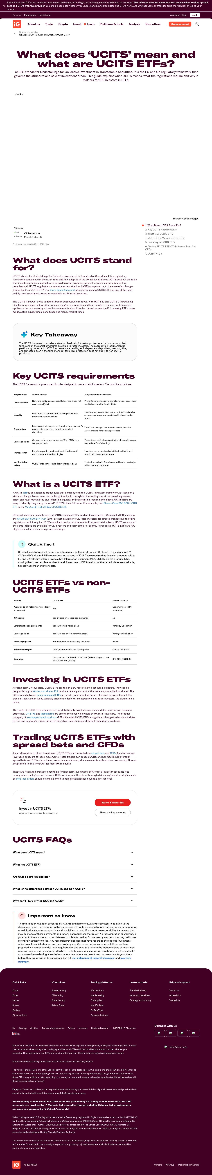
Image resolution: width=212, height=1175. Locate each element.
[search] (197, 24)
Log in (195, 15)
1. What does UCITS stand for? (163, 225)
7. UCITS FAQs (153, 253)
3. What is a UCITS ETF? (159, 233)
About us (34, 24)
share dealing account (62, 289)
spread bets (98, 753)
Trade (49, 24)
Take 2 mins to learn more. (73, 1093)
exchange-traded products (42, 717)
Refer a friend (58, 1005)
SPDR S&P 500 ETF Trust (31, 518)
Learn (90, 24)
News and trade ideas (140, 995)
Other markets (19, 1015)
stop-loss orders (25, 778)
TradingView (96, 1000)
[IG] (17, 24)
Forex (15, 995)
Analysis (134, 24)
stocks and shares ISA (45, 691)
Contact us (174, 990)
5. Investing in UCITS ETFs (160, 242)
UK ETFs (30, 713)
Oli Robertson (32, 233)
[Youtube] (183, 1033)
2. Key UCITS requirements (161, 229)
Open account (180, 24)
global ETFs (47, 713)
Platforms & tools (111, 24)
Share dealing (58, 1000)
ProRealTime (97, 1010)
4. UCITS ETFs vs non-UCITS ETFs (164, 238)
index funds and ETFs (49, 695)
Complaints (174, 1000)
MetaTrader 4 (97, 1005)
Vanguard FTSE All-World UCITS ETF (45, 506)
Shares (15, 1005)
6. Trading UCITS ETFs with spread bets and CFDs (170, 248)
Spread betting (59, 990)
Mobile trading (97, 995)
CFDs (113, 753)
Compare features (99, 1015)
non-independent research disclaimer (93, 957)
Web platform (97, 990)
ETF (25, 492)
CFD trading (57, 995)
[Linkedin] (194, 1033)
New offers (152, 24)
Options (16, 1010)
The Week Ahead (138, 990)
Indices (15, 1000)
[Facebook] (160, 1033)
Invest (77, 24)
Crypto (63, 24)
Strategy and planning (140, 1000)
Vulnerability (175, 995)
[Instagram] (171, 1033)
